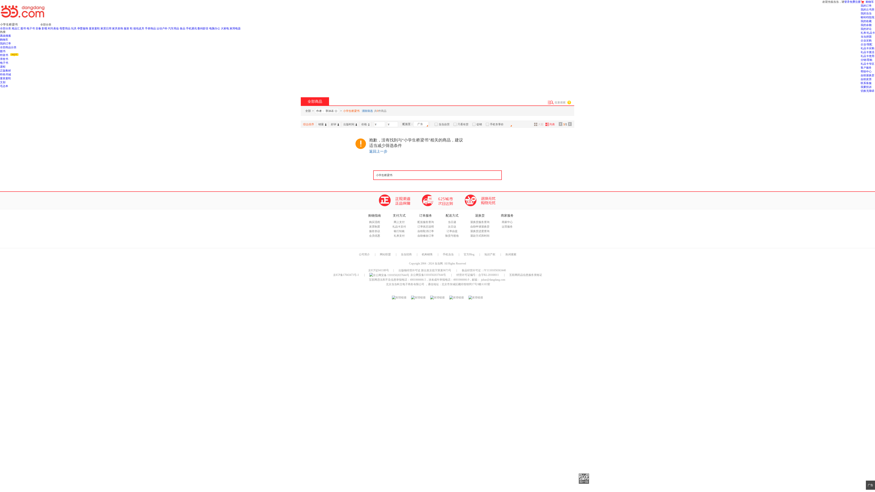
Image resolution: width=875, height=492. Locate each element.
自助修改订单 (425, 235)
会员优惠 (374, 235)
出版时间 (348, 124)
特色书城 (5, 74)
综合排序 (308, 124)
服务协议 (374, 231)
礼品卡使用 (867, 56)
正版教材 (5, 70)
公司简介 (364, 254)
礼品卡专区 (867, 63)
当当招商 (406, 254)
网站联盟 (385, 254)
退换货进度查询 (479, 231)
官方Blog (469, 254)
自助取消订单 (425, 231)
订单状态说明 (425, 226)
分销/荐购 (866, 60)
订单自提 (452, 231)
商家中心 (507, 222)
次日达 (452, 226)
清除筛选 (367, 111)
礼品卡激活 (867, 52)
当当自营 (444, 124)
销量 (321, 124)
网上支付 (399, 222)
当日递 (452, 222)
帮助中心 (866, 71)
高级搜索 (5, 35)
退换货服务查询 (479, 222)
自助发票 (866, 79)
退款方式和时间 (479, 235)
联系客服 (866, 83)
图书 (2, 51)
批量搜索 (560, 102)
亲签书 (4, 59)
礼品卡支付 (399, 226)
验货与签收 (452, 235)
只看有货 (463, 124)
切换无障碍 (867, 90)
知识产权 (490, 254)
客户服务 (866, 67)
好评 (333, 124)
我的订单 (5, 43)
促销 (479, 124)
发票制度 (374, 226)
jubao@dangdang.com (493, 279)
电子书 (4, 62)
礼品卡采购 (867, 48)
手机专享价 (497, 124)
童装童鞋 (5, 78)
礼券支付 (399, 235)
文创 (2, 82)
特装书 (4, 55)
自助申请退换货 (479, 226)
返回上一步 (378, 151)
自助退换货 (867, 75)
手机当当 (448, 254)
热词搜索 (510, 254)
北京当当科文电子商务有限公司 (405, 284)
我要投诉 (866, 87)
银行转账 (399, 231)
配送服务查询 (425, 222)
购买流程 (374, 222)
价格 (364, 124)
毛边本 (4, 86)
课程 (2, 66)
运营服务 (507, 226)
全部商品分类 (8, 47)
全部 (308, 111)
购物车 (4, 39)
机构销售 (427, 254)
